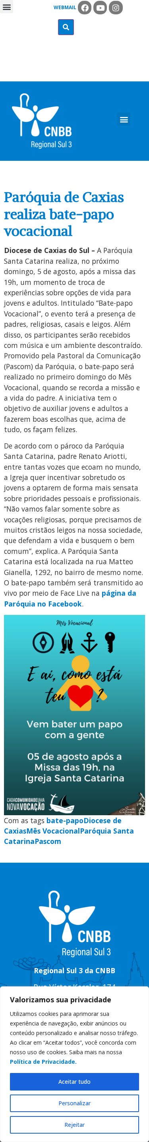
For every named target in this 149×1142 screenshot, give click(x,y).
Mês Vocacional (53, 831)
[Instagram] (115, 7)
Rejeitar (74, 1124)
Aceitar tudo (74, 1081)
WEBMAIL (65, 7)
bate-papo (64, 820)
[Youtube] (100, 7)
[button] (6, 6)
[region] (74, 1064)
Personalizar (74, 1103)
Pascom (48, 841)
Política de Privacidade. (43, 1061)
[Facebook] (84, 7)
